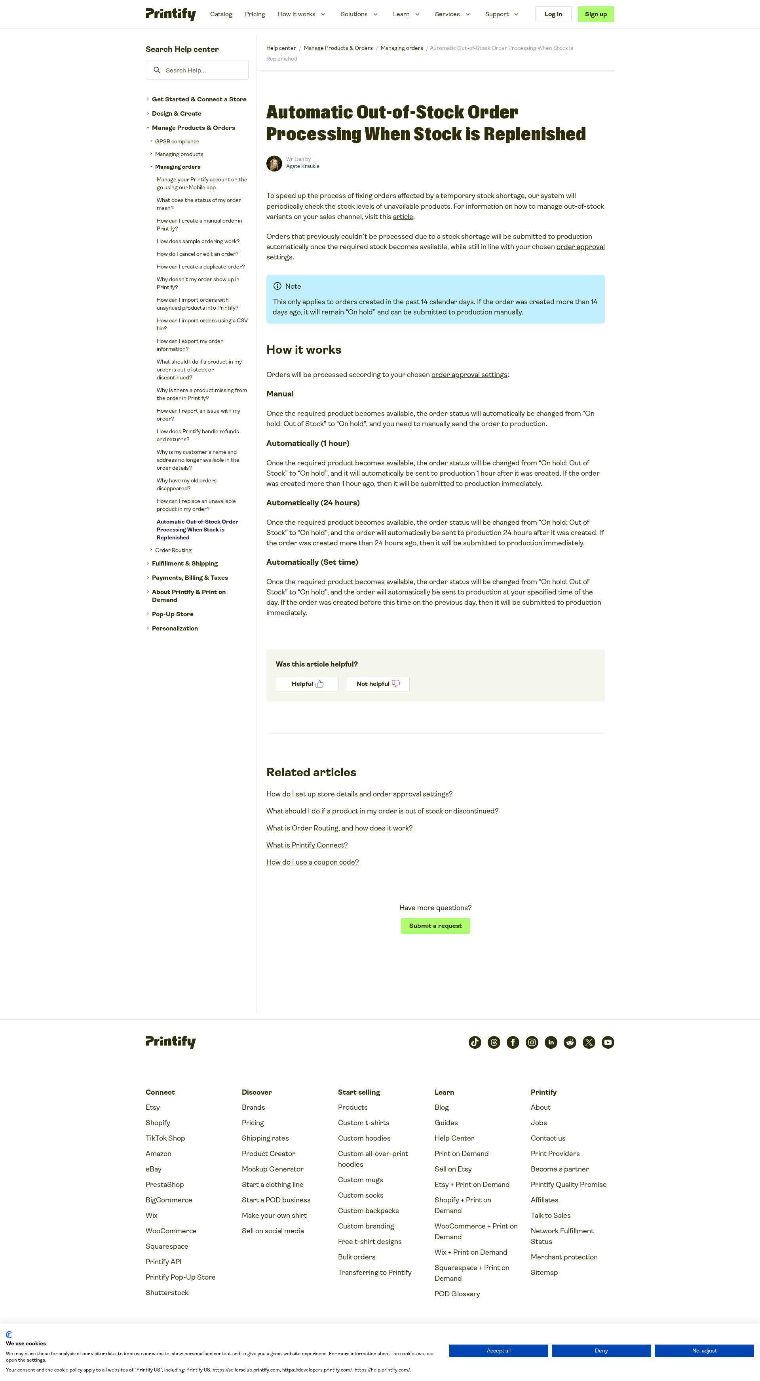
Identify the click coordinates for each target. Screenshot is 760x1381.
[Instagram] (532, 1042)
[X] (589, 1042)
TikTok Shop (165, 1138)
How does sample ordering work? (198, 241)
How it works (296, 14)
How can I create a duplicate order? (201, 266)
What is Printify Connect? (307, 845)
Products (353, 1107)
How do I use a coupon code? (312, 862)
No (378, 684)
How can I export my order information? (190, 345)
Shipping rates (265, 1138)
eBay (154, 1169)
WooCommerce (171, 1231)
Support (497, 14)
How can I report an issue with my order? (198, 415)
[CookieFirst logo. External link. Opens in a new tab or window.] (9, 1334)
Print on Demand (462, 1154)
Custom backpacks (368, 1211)
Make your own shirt (274, 1215)
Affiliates (545, 1200)
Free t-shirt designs (370, 1242)
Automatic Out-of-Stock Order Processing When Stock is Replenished (197, 529)
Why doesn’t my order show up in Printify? (198, 283)
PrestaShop (165, 1185)
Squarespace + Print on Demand (472, 1273)
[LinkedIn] (551, 1042)
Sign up (596, 14)
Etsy (153, 1107)
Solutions (354, 14)
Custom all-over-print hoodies (373, 1159)
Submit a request (435, 926)
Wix (152, 1215)
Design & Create (176, 113)
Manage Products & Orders (193, 127)
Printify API (164, 1262)
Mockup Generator (273, 1169)
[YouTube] (608, 1042)
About (541, 1107)
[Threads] (494, 1042)
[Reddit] (570, 1042)
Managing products (179, 154)
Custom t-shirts (364, 1123)
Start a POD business (276, 1200)
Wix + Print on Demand (471, 1252)
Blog (442, 1107)
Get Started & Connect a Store (199, 99)
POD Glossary (457, 1294)
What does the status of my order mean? (199, 204)
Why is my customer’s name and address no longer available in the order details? (198, 460)
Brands (253, 1107)
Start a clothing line (273, 1185)
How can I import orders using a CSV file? (202, 324)
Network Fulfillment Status (562, 1236)
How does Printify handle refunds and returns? (198, 435)
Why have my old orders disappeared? (187, 484)
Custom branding (366, 1226)
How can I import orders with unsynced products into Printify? (198, 304)
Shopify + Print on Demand (463, 1205)
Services (447, 14)
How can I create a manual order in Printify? (199, 224)
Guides (446, 1123)
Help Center (454, 1138)
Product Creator (268, 1154)
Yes (307, 684)
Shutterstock (167, 1293)
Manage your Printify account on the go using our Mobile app (202, 183)
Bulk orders (357, 1257)
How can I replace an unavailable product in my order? (196, 505)
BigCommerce (169, 1200)
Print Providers (555, 1154)
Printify (281, 48)
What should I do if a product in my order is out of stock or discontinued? (199, 369)
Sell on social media (273, 1231)
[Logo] (171, 14)
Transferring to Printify (375, 1272)
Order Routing (173, 550)
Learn (401, 14)
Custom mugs (360, 1180)
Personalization (175, 628)
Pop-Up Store (173, 614)
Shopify (158, 1123)
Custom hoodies (364, 1138)
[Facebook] (513, 1042)
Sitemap (544, 1272)
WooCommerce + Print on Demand (476, 1231)
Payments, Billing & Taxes (190, 577)
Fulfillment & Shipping (185, 563)
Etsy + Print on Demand (472, 1185)
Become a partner (560, 1169)
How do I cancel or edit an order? (198, 254)
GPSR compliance (177, 141)
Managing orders (177, 167)
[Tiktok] (475, 1042)
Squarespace (167, 1246)
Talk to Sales (551, 1215)
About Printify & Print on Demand (189, 596)
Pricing (255, 14)
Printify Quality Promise (569, 1185)
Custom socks (361, 1195)
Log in (553, 14)
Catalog (221, 14)
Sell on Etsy (453, 1169)
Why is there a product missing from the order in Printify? (202, 394)
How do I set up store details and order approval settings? (359, 794)
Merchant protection (564, 1257)
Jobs (539, 1123)
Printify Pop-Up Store (181, 1277)
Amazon (158, 1154)
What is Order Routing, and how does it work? (339, 828)
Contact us (548, 1138)
